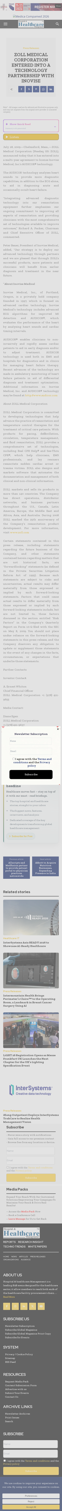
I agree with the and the (32, 762)
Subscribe (31, 774)
